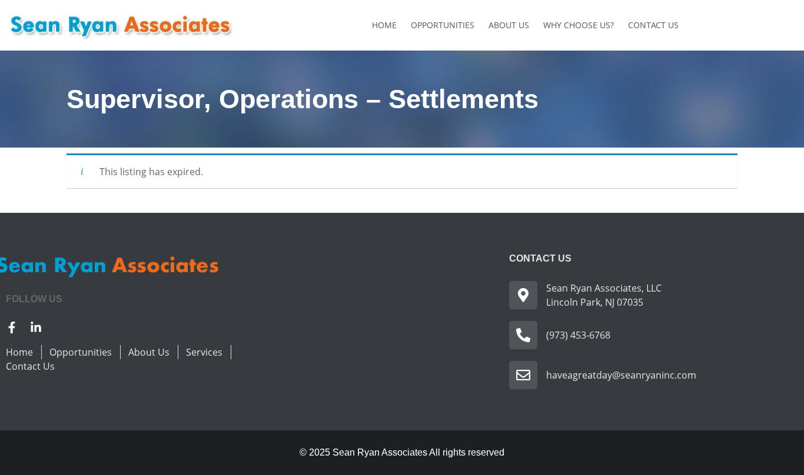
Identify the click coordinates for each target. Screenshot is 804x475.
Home (384, 25)
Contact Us (653, 25)
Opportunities (442, 25)
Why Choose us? (578, 25)
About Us (509, 25)
